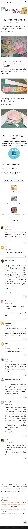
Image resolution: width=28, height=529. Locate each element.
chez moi (8, 172)
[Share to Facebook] (7, 168)
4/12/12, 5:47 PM (8, 325)
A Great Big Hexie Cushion (10, 498)
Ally (6, 343)
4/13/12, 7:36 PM (8, 404)
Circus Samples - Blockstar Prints (13, 509)
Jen (6, 247)
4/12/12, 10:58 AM (9, 229)
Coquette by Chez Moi (9, 64)
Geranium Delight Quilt (9, 502)
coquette (15, 172)
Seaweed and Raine (12, 379)
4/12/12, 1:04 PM (8, 303)
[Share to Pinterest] (13, 168)
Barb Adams (9, 260)
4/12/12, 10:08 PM (9, 361)
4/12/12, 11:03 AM (9, 249)
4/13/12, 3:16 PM (8, 381)
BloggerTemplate (22, 527)
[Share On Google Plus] (16, 168)
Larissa (7, 227)
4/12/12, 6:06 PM (8, 345)
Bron (6, 359)
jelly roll (13, 173)
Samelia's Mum (18, 143)
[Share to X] (10, 168)
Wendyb (8, 402)
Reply (25, 242)
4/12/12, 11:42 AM (8, 262)
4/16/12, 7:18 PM (8, 442)
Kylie (7, 440)
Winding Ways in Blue (9, 513)
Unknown (8, 323)
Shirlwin (8, 301)
